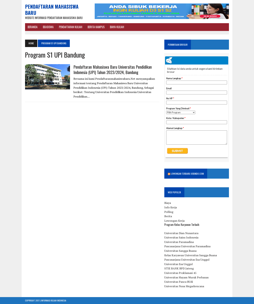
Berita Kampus (96, 27)
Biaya (167, 203)
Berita (168, 216)
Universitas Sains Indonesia (181, 237)
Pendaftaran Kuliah (70, 27)
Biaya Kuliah (117, 27)
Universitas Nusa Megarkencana (184, 286)
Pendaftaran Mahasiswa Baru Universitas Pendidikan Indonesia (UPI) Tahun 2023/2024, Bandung (112, 69)
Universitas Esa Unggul (178, 264)
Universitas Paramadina (179, 242)
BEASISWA (48, 27)
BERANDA (32, 27)
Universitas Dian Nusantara (181, 233)
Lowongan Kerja (174, 221)
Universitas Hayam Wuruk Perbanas (186, 277)
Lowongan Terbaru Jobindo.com (187, 173)
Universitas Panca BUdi (178, 282)
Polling (168, 212)
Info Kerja (170, 207)
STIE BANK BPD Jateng (179, 268)
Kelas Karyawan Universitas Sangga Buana (190, 255)
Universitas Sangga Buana (180, 251)
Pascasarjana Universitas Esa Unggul (186, 259)
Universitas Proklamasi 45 (180, 273)
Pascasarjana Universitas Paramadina (187, 246)
